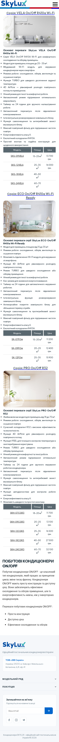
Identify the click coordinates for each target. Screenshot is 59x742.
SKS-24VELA (17, 183)
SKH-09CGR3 (17, 521)
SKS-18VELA (17, 174)
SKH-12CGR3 (17, 531)
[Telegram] (23, 720)
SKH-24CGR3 (17, 549)
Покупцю (8, 686)
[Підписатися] (49, 710)
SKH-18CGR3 (17, 540)
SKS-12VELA (17, 164)
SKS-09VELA (17, 155)
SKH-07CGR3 (17, 512)
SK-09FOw (17, 348)
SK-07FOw (17, 339)
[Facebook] (9, 720)
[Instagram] (16, 720)
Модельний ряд (12, 679)
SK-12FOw (17, 357)
